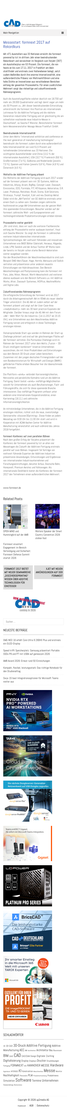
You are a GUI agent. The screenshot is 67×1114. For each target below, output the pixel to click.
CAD (17, 1055)
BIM (5, 1055)
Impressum (22, 1105)
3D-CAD (9, 1046)
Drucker (41, 1061)
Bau (51, 1050)
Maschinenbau (38, 1071)
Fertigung (6, 1065)
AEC (22, 1050)
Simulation (9, 1080)
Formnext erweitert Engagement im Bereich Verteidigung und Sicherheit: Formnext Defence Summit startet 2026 (17, 551)
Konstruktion (27, 1071)
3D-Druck (19, 1045)
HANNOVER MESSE (38, 1065)
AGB (31, 1105)
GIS (25, 1065)
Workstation (18, 1085)
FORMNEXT (17, 1065)
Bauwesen (57, 1050)
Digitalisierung (12, 1060)
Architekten (32, 1050)
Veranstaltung (8, 1085)
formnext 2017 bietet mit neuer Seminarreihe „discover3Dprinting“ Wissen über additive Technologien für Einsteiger (17, 577)
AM (26, 1050)
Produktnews (52, 1075)
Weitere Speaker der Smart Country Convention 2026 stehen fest (48, 535)
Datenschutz (43, 1105)
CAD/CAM (26, 1056)
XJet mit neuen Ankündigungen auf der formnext (49, 572)
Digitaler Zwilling (45, 1056)
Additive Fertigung (39, 1045)
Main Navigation (11, 32)
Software (23, 1080)
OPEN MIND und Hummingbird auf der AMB (15, 533)
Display (24, 1060)
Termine (36, 1081)
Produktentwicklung (40, 1075)
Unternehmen (50, 1080)
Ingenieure (6, 1071)
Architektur (42, 1050)
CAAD (11, 1056)
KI (20, 1070)
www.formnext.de (12, 487)
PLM (30, 1075)
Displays (32, 1060)
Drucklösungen (53, 1060)
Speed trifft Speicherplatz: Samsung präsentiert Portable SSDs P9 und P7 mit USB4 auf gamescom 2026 (31, 652)
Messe (49, 1070)
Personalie (23, 1075)
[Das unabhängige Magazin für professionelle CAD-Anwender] (33, 15)
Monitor (59, 1071)
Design (33, 1056)
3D (4, 1046)
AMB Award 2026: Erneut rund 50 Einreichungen (26, 661)
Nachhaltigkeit (11, 1075)
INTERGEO (14, 1071)
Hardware (56, 1065)
